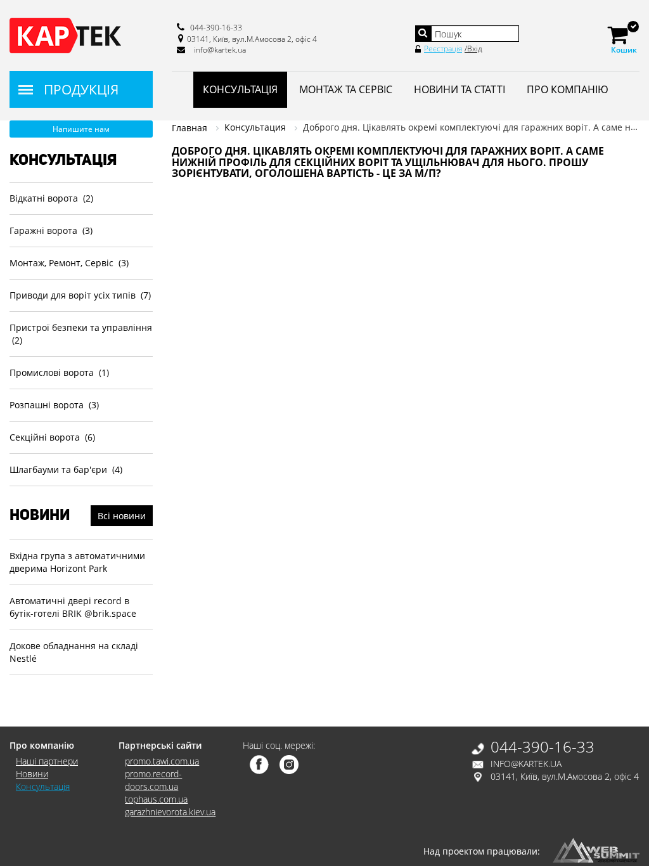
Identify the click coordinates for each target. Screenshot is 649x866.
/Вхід (473, 48)
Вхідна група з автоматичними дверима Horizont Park (77, 562)
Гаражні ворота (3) (51, 230)
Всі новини (122, 516)
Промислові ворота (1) (59, 372)
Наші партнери (47, 761)
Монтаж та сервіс (345, 89)
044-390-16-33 (216, 27)
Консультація (240, 89)
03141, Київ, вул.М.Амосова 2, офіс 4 (252, 39)
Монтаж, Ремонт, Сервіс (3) (69, 263)
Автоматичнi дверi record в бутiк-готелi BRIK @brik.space (73, 607)
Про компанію (567, 89)
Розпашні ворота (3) (54, 405)
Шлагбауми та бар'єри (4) (66, 469)
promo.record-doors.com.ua (153, 780)
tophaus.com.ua (156, 799)
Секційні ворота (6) (52, 437)
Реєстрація (443, 48)
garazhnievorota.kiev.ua (170, 812)
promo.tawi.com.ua (162, 761)
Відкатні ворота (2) (51, 198)
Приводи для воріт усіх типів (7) (80, 295)
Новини (32, 774)
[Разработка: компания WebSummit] (596, 849)
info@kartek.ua (220, 49)
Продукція (81, 89)
